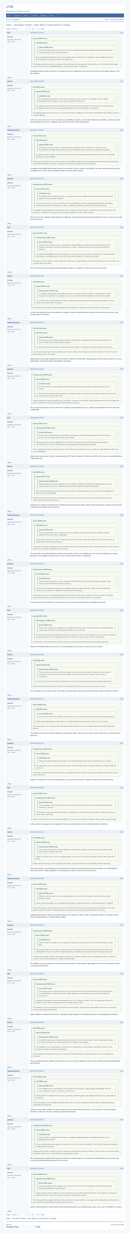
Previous (15, 29)
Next (42, 29)
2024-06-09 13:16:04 (37, 81)
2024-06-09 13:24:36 (37, 878)
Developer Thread (23, 25)
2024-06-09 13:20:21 (37, 564)
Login (52, 16)
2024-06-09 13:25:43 (37, 974)
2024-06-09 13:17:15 (37, 178)
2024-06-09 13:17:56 (37, 276)
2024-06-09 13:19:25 (37, 466)
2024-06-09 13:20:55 (37, 654)
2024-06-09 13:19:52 (37, 515)
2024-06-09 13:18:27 (37, 322)
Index (8, 16)
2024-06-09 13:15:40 (37, 33)
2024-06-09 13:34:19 (37, 1120)
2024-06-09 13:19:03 (37, 418)
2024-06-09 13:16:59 (37, 130)
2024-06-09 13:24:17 (37, 832)
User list (18, 16)
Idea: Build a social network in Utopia (52, 25)
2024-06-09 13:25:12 (37, 925)
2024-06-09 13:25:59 (37, 1022)
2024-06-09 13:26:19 (37, 1071)
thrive (9, 81)
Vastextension (13, 130)
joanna (10, 179)
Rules (26, 16)
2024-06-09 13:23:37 (37, 743)
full (8, 33)
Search (35, 16)
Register (44, 16)
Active (112, 19)
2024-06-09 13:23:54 (37, 787)
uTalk (9, 6)
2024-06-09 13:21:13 (37, 699)
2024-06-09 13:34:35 (37, 1168)
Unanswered (119, 19)
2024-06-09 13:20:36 (37, 610)
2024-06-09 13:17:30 (37, 227)
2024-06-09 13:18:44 (37, 369)
